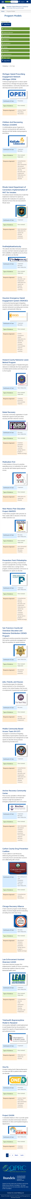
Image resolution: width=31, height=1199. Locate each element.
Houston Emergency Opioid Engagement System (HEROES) (15, 299)
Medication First (8, 462)
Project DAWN (8, 1115)
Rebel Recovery (8, 412)
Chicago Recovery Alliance (13, 906)
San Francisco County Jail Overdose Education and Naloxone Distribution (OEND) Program (14, 632)
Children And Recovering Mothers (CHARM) (12, 123)
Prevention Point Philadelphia (14, 560)
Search (22, 2)
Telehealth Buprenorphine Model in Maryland (13, 1021)
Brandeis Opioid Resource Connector (17, 7)
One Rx (5, 1067)
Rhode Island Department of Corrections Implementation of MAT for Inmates (14, 190)
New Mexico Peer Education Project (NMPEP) (13, 510)
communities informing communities (15, 8)
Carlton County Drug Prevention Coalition (15, 850)
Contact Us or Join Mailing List (15, 1193)
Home (2, 11)
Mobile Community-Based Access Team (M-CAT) (12, 730)
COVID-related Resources (10, 1)
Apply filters (7, 24)
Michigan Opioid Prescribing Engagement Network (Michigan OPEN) (13, 77)
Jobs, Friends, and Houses (12, 682)
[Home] (2, 7)
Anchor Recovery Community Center (14, 792)
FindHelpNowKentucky (11, 246)
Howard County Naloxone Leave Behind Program (15, 361)
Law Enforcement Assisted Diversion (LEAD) (13, 961)
